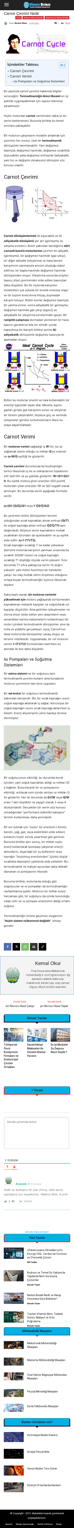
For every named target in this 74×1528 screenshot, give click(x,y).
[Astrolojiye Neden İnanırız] (14, 1437)
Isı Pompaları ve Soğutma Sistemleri (39, 81)
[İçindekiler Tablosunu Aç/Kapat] (60, 65)
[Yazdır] (34, 947)
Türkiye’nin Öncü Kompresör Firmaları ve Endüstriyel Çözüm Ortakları (11, 1056)
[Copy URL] (42, 947)
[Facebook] (7, 947)
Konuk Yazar (33, 1284)
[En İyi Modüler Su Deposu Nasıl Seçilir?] (60, 1035)
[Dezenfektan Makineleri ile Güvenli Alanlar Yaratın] (37, 1035)
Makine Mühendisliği (33, 17)
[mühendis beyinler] (37, 5)
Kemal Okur (21, 23)
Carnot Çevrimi (22, 71)
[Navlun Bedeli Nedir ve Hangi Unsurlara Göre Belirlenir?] (14, 1298)
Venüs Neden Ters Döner (42, 1468)
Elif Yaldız (32, 1262)
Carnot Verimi (20, 76)
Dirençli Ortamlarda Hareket (44, 1485)
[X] (16, 947)
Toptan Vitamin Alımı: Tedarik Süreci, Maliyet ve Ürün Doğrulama (45, 1317)
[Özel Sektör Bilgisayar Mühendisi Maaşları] (14, 1376)
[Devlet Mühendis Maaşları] (14, 1408)
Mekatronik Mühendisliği (57, 17)
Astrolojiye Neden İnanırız (42, 1435)
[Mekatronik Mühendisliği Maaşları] (14, 1345)
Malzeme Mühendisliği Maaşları (46, 1360)
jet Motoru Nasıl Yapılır (54, 1006)
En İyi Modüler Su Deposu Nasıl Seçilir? (59, 1048)
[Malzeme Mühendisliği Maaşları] (14, 1362)
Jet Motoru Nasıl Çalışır (19, 1006)
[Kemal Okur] (6, 23)
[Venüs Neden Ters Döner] (14, 1471)
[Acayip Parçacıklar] (14, 1454)
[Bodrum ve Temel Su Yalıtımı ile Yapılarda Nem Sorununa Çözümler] (14, 1275)
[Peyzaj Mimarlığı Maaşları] (14, 1393)
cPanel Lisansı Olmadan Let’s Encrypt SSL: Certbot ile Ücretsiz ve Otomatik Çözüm (47, 1254)
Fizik (18, 17)
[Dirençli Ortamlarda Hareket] (14, 1487)
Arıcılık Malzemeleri (37, 1231)
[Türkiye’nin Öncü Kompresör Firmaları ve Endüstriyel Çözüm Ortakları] (13, 1035)
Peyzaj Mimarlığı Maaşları (42, 1391)
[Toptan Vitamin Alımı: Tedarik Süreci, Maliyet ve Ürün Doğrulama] (14, 1317)
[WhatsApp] (25, 947)
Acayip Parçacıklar (38, 1451)
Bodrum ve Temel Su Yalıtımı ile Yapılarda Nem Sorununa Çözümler (46, 1276)
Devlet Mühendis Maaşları (42, 1406)
